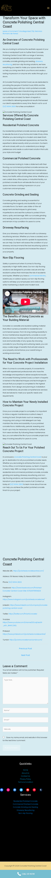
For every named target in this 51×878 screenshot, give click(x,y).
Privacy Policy (25, 779)
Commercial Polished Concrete (25, 804)
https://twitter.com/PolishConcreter (23, 614)
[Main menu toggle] (48, 8)
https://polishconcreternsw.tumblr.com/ (25, 640)
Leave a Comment (10, 31)
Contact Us (25, 776)
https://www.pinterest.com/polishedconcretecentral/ (24, 634)
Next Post (25, 655)
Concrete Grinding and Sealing (25, 807)
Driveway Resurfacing (25, 810)
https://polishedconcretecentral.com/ (28, 571)
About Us (25, 773)
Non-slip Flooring (25, 813)
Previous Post (25, 648)
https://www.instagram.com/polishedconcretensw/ (24, 599)
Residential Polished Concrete (25, 801)
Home (25, 770)
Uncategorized (25, 31)
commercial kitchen (38, 275)
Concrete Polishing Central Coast (27, 457)
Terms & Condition (25, 782)
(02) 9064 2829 (9, 106)
